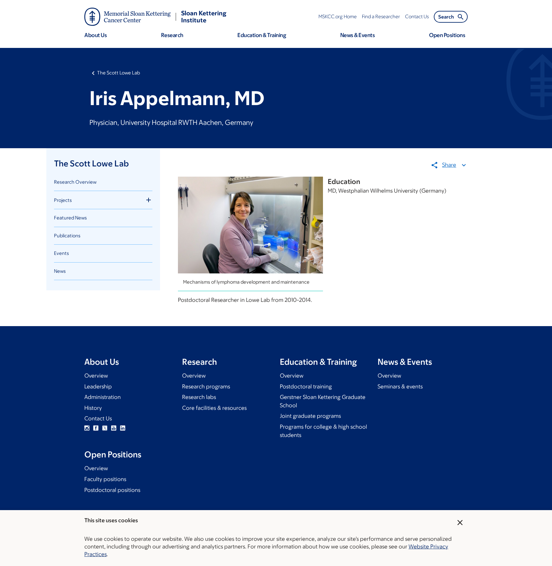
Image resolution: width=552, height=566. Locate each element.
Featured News (70, 217)
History (93, 408)
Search (446, 16)
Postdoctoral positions (112, 490)
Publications (67, 235)
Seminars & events (400, 386)
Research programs (206, 386)
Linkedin (122, 428)
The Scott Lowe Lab (118, 72)
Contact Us (98, 418)
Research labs (199, 397)
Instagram (86, 428)
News (60, 271)
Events (61, 253)
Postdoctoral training (306, 386)
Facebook (95, 428)
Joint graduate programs (310, 416)
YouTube (113, 428)
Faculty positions (105, 479)
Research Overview (75, 182)
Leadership (98, 386)
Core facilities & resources (214, 408)
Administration (102, 397)
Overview (96, 375)
